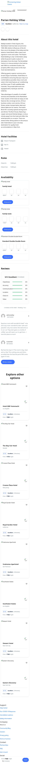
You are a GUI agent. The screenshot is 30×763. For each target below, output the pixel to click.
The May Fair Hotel (10, 446)
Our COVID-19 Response (7, 711)
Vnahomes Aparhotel (11, 564)
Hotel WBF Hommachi (11, 406)
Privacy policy (4, 735)
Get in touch (4, 752)
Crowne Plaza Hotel (10, 485)
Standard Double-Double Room (13, 241)
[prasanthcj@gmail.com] (25, 401)
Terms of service (5, 739)
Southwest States (9, 604)
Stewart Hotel (8, 643)
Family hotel (7, 186)
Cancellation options (6, 715)
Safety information (6, 718)
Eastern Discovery (9, 683)
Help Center (4, 708)
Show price (7, 202)
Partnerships (4, 745)
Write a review (7, 362)
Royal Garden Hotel (10, 525)
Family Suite (7, 214)
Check (26, 760)
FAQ (1, 748)
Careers (2, 732)
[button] (23, 3)
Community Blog (5, 728)
